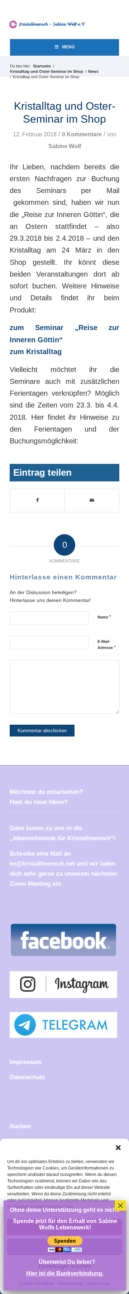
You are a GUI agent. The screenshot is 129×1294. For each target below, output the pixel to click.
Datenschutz (27, 1077)
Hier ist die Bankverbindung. (65, 1273)
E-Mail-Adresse (106, 644)
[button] (118, 1147)
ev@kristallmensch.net (42, 863)
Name (104, 617)
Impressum (26, 1062)
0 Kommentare (82, 134)
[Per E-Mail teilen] (92, 500)
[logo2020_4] (49, 24)
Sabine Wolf (64, 146)
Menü (68, 47)
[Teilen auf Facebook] (37, 500)
